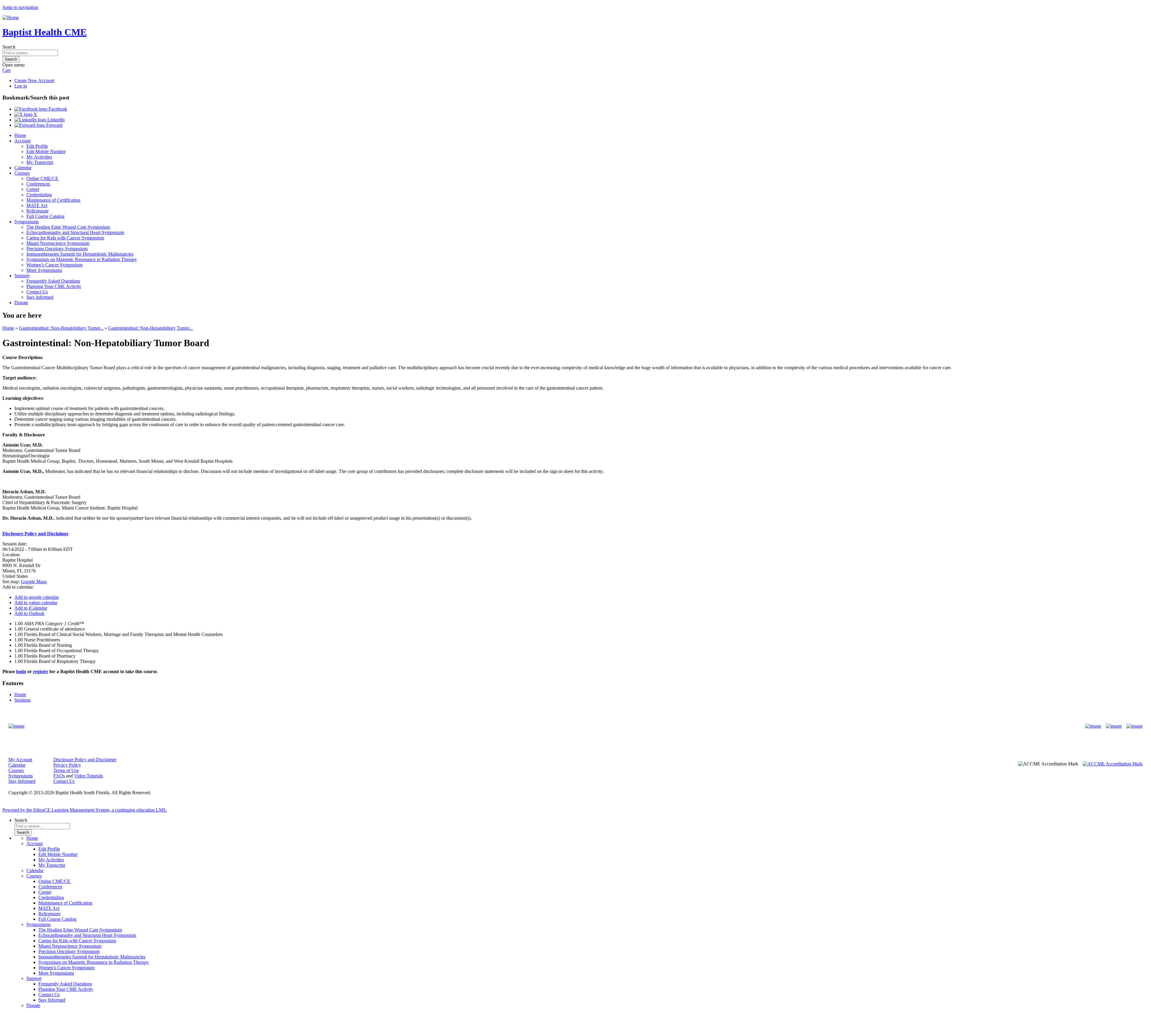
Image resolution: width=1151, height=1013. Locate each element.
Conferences (38, 183)
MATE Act (36, 205)
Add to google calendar (36, 597)
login (21, 671)
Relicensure (37, 210)
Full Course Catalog (45, 216)
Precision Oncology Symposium (57, 248)
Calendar (22, 167)
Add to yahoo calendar (36, 602)
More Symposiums (44, 270)
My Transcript (39, 162)
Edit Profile (37, 146)
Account (22, 140)
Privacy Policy (67, 765)
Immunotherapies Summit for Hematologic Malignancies (79, 254)
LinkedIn (55, 119)
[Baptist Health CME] (16, 726)
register (40, 671)
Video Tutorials (88, 775)
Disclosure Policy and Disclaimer (84, 759)
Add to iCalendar (30, 607)
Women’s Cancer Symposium (54, 264)
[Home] (10, 17)
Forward (53, 125)
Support (21, 275)
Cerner (32, 189)
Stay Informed (39, 297)
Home (20, 135)
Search (8, 46)
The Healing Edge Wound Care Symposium (68, 227)
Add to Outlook (29, 613)
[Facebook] (1093, 726)
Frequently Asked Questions (53, 281)
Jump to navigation (20, 7)
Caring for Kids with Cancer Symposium (65, 237)
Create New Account (34, 80)
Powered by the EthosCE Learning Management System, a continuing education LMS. (84, 809)
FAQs (59, 775)
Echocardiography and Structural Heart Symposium (75, 232)
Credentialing (39, 194)
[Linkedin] (1134, 726)
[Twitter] (1114, 726)
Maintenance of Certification (53, 200)
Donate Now (556, 726)
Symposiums (26, 221)
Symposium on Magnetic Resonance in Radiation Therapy (81, 259)
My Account (20, 759)
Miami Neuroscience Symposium (57, 243)
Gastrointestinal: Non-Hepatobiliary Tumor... (61, 328)
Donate (21, 302)
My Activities (39, 156)
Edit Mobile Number (46, 151)
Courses (22, 173)
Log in (20, 85)
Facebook (57, 108)
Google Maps (34, 581)
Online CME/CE (42, 178)
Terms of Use (66, 770)
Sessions (22, 700)
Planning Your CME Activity (53, 286)
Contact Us (37, 291)
